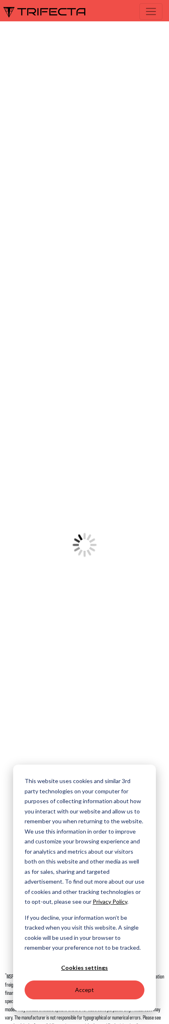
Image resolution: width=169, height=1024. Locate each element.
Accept (84, 989)
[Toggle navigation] (150, 11)
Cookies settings (84, 967)
